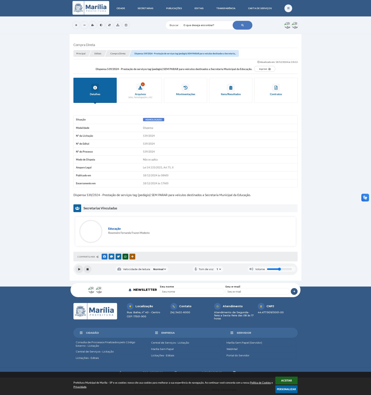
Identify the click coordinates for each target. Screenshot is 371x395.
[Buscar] (242, 25)
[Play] (79, 269)
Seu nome (167, 286)
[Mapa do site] (117, 25)
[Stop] (87, 269)
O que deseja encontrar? (181, 18)
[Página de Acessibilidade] (126, 25)
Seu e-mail (232, 286)
